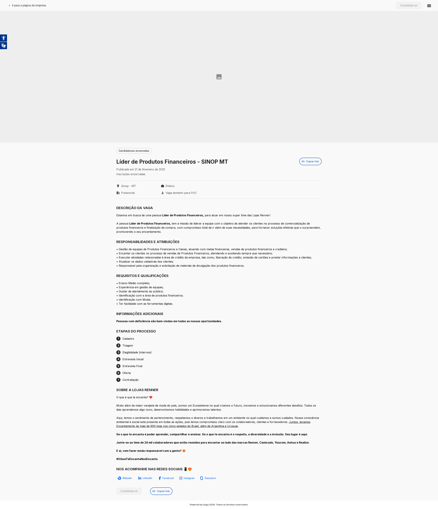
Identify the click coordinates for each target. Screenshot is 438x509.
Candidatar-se (408, 5)
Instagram (189, 478)
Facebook (168, 478)
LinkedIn (147, 478)
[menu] (429, 5)
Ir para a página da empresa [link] (29, 5)
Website (127, 478)
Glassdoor (210, 478)
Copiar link (312, 161)
